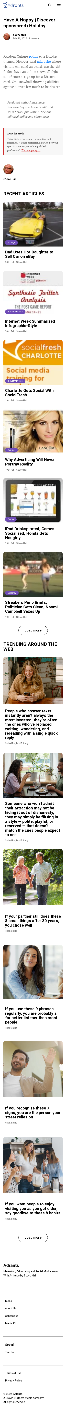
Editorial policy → (30, 150)
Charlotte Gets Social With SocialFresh (29, 392)
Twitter (9, 1352)
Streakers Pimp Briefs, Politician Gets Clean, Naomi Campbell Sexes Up (31, 607)
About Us (10, 1308)
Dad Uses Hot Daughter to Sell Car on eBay (29, 254)
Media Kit (10, 1323)
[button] (59, 5)
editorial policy (17, 116)
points (33, 56)
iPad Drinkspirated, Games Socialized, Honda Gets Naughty (29, 533)
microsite (44, 61)
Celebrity (12, 593)
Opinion (11, 450)
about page (41, 116)
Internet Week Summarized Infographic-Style (30, 323)
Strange (11, 242)
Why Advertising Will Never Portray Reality (30, 461)
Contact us (11, 1315)
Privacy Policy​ (13, 1380)
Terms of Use (13, 1373)
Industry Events (15, 312)
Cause (11, 519)
